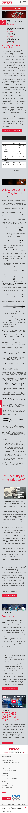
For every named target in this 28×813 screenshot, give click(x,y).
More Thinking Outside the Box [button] (9, 595)
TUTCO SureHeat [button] (7, 130)
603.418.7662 (5, 783)
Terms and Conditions (10, 804)
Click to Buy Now (6, 798)
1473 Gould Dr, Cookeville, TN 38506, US (10, 770)
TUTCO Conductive (6, 765)
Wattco (3, 790)
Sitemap (3, 804)
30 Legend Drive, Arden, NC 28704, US (9, 778)
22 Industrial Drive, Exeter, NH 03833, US (10, 787)
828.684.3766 (5, 775)
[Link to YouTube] (16, 798)
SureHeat (4, 781)
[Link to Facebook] (19, 798)
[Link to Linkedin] (13, 798)
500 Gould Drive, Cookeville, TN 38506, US (10, 762)
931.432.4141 (5, 758)
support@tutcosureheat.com (7, 785)
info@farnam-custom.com (7, 777)
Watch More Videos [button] (7, 742)
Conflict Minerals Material (20, 804)
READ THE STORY (10, 24)
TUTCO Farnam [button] (17, 130)
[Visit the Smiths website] (16, 796)
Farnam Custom (5, 773)
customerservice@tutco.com (7, 760)
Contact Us (4, 792)
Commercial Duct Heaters (7, 756)
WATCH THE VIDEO (11, 42)
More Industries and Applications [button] (10, 688)
